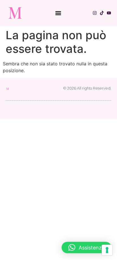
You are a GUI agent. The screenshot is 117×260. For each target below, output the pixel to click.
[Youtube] (109, 13)
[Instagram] (95, 13)
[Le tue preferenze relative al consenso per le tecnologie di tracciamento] (107, 250)
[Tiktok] (102, 13)
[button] (58, 13)
